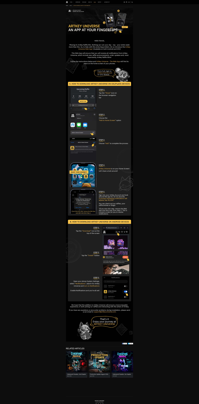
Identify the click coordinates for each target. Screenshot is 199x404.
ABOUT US (90, 2)
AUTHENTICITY (107, 2)
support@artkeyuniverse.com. (105, 312)
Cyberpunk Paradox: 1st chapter (122, 374)
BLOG (95, 2)
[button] (71, 2)
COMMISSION (77, 2)
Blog (71, 5)
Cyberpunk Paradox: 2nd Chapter (76, 374)
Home (67, 5)
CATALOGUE (84, 2)
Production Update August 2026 (99, 374)
